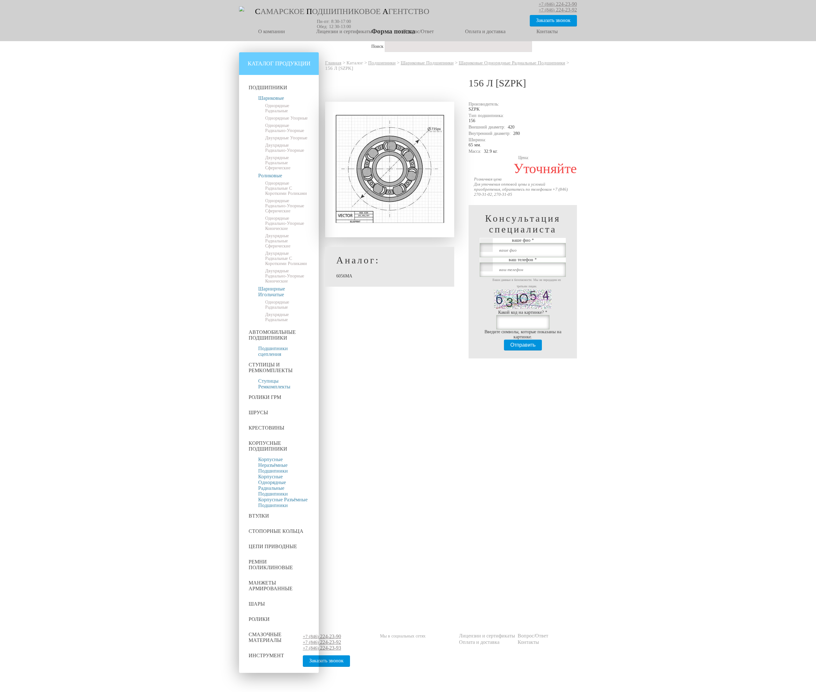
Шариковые (271, 98)
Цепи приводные (273, 546)
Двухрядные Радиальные (277, 317)
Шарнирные (271, 288)
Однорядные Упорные (286, 118)
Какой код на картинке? (522, 312)
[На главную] (241, 10)
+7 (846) (322, 636)
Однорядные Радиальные (277, 108)
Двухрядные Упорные (286, 138)
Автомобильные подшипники (272, 335)
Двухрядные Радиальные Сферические (277, 162)
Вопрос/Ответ (418, 31)
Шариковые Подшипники (427, 62)
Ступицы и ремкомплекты (271, 367)
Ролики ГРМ (265, 397)
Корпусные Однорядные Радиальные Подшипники (273, 485)
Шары (257, 604)
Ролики (259, 619)
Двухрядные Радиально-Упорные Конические (284, 276)
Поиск (378, 46)
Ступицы (268, 381)
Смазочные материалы (265, 637)
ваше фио (523, 240)
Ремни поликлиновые (271, 564)
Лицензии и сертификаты (344, 31)
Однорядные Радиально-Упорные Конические (284, 223)
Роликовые (270, 175)
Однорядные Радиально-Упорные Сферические (284, 205)
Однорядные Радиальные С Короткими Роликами (286, 188)
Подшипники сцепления (273, 351)
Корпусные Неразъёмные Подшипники (273, 465)
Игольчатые (271, 294)
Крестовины (266, 428)
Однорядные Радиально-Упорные (284, 128)
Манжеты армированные (271, 585)
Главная (333, 62)
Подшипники (268, 87)
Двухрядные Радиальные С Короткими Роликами (286, 258)
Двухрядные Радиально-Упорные (284, 148)
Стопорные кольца (276, 531)
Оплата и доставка (485, 31)
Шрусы (258, 412)
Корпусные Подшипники (268, 446)
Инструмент (266, 655)
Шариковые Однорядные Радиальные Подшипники (512, 62)
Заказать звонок (553, 20)
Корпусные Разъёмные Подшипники (283, 502)
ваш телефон (523, 259)
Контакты (547, 31)
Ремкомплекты (274, 386)
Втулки (259, 516)
